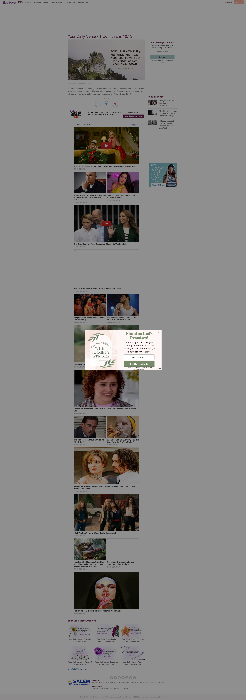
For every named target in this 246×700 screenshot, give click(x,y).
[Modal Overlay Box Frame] (123, 350)
